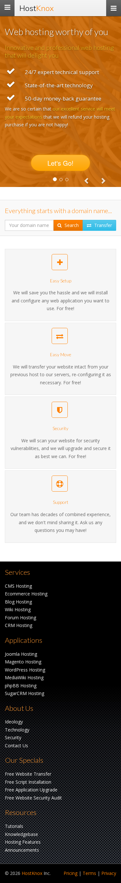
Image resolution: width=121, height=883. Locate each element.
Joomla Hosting (21, 654)
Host (36, 8)
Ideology (14, 722)
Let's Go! (60, 163)
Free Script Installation (28, 782)
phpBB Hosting (20, 685)
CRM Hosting (18, 625)
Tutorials (14, 826)
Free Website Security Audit (33, 798)
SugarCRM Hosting (24, 693)
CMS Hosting (18, 586)
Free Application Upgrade (31, 790)
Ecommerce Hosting (26, 594)
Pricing (70, 873)
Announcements (22, 850)
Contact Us (16, 745)
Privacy (108, 873)
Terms (89, 873)
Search (71, 225)
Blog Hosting (18, 602)
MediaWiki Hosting (24, 677)
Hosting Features (23, 842)
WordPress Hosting (25, 670)
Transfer (102, 225)
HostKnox (32, 873)
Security (13, 737)
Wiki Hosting (18, 609)
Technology (17, 730)
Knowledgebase (21, 834)
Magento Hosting (23, 662)
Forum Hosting (20, 617)
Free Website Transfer (28, 774)
